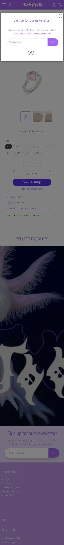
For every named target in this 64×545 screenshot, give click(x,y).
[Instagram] (31, 52)
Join (53, 42)
